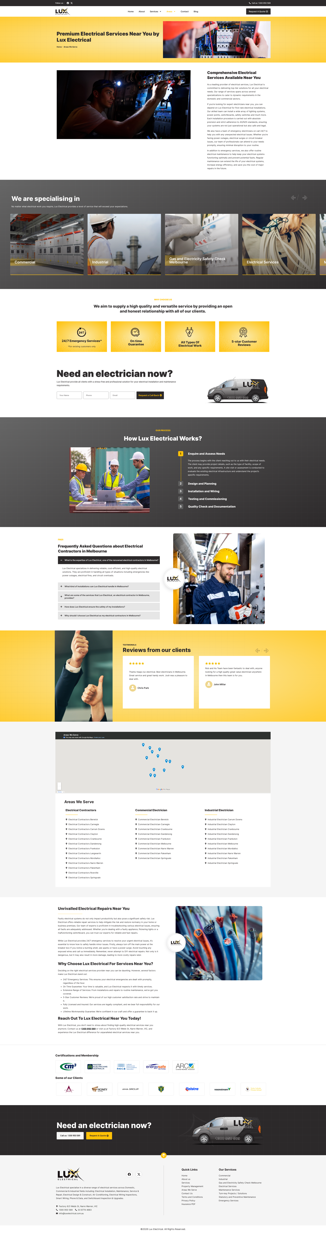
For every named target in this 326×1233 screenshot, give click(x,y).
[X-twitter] (71, 3)
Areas (169, 11)
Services (154, 11)
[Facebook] (68, 3)
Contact (185, 11)
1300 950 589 (88, 1028)
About (142, 11)
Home (131, 11)
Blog (196, 11)
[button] (294, 200)
